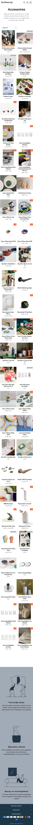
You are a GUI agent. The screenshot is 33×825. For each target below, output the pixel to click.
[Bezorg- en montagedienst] (16, 774)
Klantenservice (16, 814)
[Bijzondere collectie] (16, 729)
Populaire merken (16, 806)
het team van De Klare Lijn (18, 752)
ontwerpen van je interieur (23, 710)
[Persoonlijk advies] (16, 685)
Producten (16, 810)
